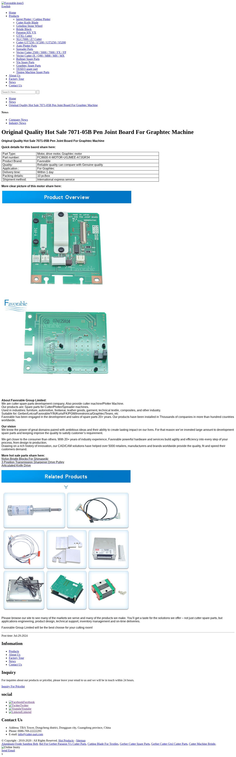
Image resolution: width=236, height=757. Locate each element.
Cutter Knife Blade (27, 22)
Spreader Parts (24, 49)
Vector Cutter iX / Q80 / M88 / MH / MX (40, 55)
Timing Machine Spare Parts (32, 72)
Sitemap (81, 740)
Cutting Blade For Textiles (103, 743)
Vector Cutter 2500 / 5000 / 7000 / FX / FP (41, 52)
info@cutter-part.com (30, 734)
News (12, 82)
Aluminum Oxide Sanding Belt (19, 743)
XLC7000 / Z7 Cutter (29, 39)
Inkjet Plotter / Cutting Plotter (33, 19)
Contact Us (15, 85)
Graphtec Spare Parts (28, 65)
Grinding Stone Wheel (29, 25)
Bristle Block (24, 29)
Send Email (8, 750)
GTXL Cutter (24, 35)
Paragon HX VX (26, 32)
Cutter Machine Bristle (202, 743)
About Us (14, 75)
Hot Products (66, 740)
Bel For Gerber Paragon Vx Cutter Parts (62, 743)
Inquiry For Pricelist (13, 686)
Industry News (17, 123)
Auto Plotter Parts (26, 45)
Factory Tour (16, 78)
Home (12, 12)
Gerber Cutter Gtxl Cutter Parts (169, 743)
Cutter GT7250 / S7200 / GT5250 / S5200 (41, 42)
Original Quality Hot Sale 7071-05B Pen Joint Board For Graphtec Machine (53, 105)
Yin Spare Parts (25, 62)
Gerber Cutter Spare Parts (135, 743)
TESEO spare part (27, 68)
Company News (18, 119)
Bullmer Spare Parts (27, 59)
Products (14, 15)
